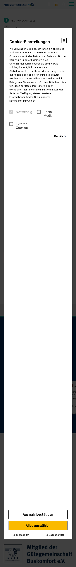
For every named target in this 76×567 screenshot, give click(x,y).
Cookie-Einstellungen (29, 41)
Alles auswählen (38, 526)
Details (58, 136)
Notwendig (24, 112)
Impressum (22, 534)
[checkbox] (11, 112)
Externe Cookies (22, 126)
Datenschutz (56, 534)
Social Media (48, 114)
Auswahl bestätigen (38, 514)
